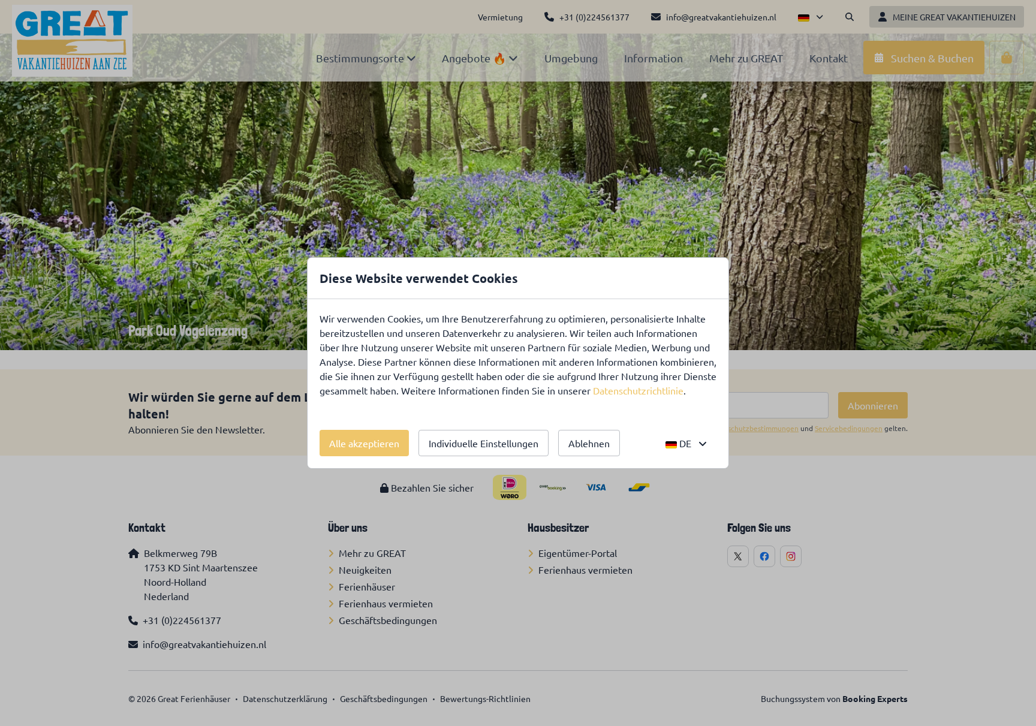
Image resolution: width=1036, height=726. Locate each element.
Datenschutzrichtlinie (638, 390)
